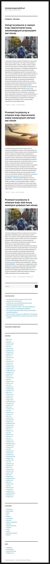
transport (8, 527)
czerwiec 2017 (9, 484)
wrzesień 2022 (10, 403)
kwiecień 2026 (10, 343)
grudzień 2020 (10, 441)
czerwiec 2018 (9, 469)
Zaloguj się (9, 547)
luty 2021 (8, 438)
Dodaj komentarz (30, 276)
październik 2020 (10, 443)
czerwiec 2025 (10, 357)
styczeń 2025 (9, 365)
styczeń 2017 (9, 489)
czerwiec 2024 (10, 377)
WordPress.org (10, 553)
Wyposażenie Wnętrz (11, 533)
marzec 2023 (9, 396)
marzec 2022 (9, 414)
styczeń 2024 (9, 387)
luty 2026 (8, 346)
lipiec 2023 (9, 392)
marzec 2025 (9, 363)
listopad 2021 (9, 421)
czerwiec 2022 (10, 408)
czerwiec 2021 (9, 430)
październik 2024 (10, 370)
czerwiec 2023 (10, 394)
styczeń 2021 (9, 440)
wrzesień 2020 (10, 445)
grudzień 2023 (10, 388)
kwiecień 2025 (10, 361)
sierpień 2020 (9, 447)
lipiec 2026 (9, 339)
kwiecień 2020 (10, 451)
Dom (7, 514)
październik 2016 (10, 493)
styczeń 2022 (9, 418)
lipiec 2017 (9, 482)
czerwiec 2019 (9, 460)
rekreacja (13, 104)
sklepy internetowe (11, 525)
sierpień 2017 (9, 480)
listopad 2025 (9, 352)
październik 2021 (10, 423)
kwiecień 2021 (10, 434)
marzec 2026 (9, 344)
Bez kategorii (9, 511)
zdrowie (8, 535)
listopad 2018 (9, 465)
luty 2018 (8, 474)
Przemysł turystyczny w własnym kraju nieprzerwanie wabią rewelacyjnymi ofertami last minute (20, 116)
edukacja (8, 516)
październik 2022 (10, 401)
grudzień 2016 (10, 491)
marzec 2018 (9, 473)
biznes (8, 513)
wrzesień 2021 (10, 425)
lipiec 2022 (9, 407)
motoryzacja (9, 518)
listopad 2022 (9, 399)
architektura (9, 509)
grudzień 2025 (10, 350)
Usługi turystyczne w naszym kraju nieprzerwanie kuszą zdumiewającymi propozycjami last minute (20, 29)
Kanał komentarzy (11, 551)
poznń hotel (18, 104)
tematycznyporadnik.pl (15, 8)
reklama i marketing (11, 522)
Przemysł (8, 520)
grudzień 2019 (10, 454)
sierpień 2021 (9, 427)
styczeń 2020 (9, 452)
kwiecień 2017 (9, 487)
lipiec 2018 (9, 467)
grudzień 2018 (10, 463)
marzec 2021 (9, 436)
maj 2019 (8, 462)
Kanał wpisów (9, 549)
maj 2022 (8, 410)
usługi (8, 531)
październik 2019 (10, 456)
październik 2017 (10, 478)
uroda (7, 529)
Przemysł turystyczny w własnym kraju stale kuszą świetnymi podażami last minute (21, 202)
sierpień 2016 (9, 496)
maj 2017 (8, 485)
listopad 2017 (9, 476)
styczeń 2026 (9, 348)
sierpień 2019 (9, 458)
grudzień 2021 (10, 419)
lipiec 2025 (9, 355)
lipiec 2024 (9, 376)
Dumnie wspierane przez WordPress (23, 560)
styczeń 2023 (9, 398)
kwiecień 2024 (10, 381)
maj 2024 (8, 379)
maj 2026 (8, 341)
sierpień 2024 (9, 374)
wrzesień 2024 (10, 372)
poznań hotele (29, 88)
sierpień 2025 (9, 354)
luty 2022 (8, 416)
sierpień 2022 (9, 405)
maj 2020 (8, 449)
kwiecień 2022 (10, 412)
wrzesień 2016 (10, 495)
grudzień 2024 (10, 366)
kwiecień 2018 (10, 471)
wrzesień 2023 (10, 390)
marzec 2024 (9, 383)
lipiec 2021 (9, 429)
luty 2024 (8, 385)
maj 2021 (8, 432)
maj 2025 (8, 359)
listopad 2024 (9, 368)
